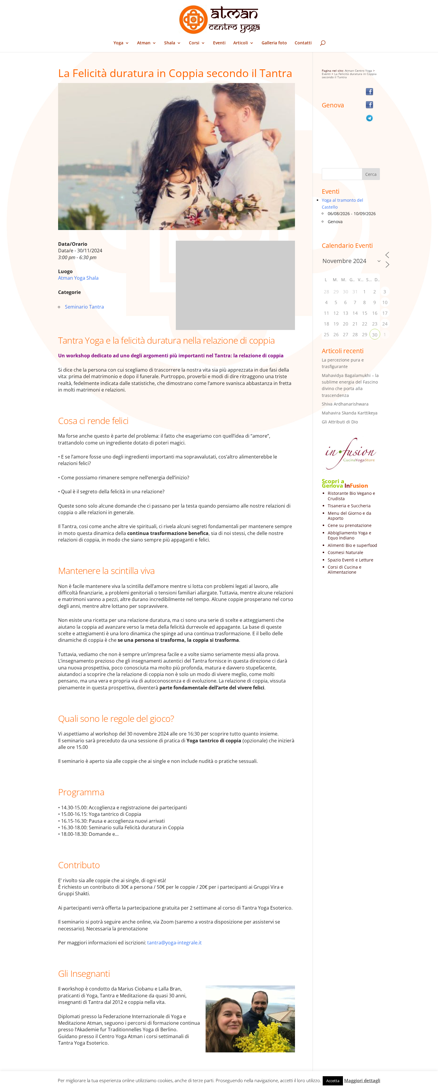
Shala (169, 43)
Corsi (194, 43)
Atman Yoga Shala (78, 278)
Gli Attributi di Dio (340, 422)
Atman (143, 43)
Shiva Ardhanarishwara (345, 404)
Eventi (219, 43)
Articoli (240, 43)
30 (375, 335)
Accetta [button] (332, 1080)
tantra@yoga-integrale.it (174, 942)
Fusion (359, 485)
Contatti (303, 43)
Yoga (118, 43)
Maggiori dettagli (362, 1080)
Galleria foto (274, 43)
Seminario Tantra (84, 306)
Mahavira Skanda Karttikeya (350, 413)
